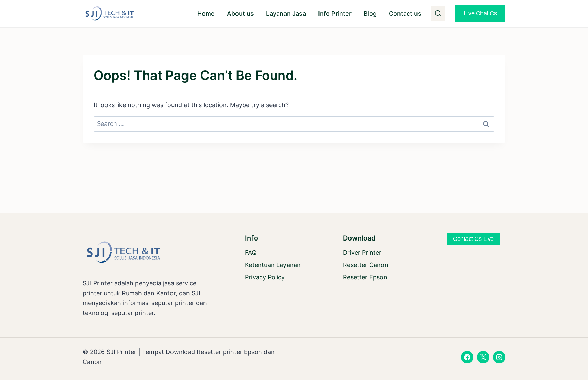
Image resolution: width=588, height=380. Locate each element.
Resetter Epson (365, 277)
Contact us (405, 13)
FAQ (251, 252)
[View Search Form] (438, 13)
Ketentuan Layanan (273, 264)
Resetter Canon (365, 264)
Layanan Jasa (286, 13)
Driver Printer (362, 252)
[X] (483, 357)
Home (206, 13)
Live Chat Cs (480, 13)
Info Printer (335, 13)
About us (240, 13)
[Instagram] (499, 357)
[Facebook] (467, 357)
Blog (370, 13)
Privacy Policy (265, 277)
